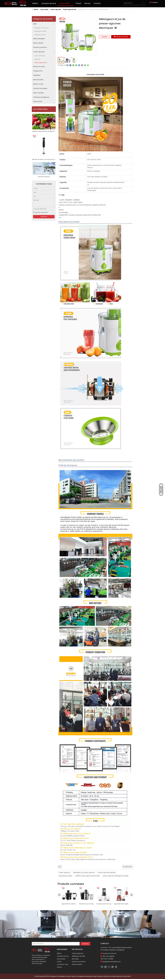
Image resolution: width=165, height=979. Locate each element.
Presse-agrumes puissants (107, 872)
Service (59, 967)
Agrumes (37, 59)
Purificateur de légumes (41, 97)
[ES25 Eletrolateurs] (44, 168)
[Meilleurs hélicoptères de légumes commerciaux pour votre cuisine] (44, 121)
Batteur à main (38, 84)
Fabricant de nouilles (40, 88)
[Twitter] (109, 967)
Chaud (59, 962)
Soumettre (44, 216)
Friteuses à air (38, 71)
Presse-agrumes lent (41, 62)
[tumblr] (116, 967)
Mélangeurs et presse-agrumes (84, 872)
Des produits (61, 959)
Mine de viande (38, 80)
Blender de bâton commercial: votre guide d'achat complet (44, 159)
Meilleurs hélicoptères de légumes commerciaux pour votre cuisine (44, 131)
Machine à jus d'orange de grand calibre (87, 904)
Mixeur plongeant (39, 39)
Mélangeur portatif (40, 35)
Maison (59, 953)
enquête (104, 37)
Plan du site (126, 976)
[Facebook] (102, 967)
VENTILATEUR (37, 102)
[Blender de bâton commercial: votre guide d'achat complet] (44, 146)
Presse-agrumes (39, 52)
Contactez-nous (62, 964)
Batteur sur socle (39, 67)
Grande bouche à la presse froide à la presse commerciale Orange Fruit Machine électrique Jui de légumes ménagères (104, 904)
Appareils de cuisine (65, 876)
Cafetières (36, 75)
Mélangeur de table (40, 31)
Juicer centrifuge (40, 56)
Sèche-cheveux (38, 93)
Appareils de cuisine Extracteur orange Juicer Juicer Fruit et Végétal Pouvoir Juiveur (69, 904)
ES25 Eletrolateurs (44, 177)
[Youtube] (112, 967)
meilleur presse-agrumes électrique (87, 876)
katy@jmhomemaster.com (111, 962)
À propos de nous (63, 956)
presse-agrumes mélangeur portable (115, 876)
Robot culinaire (38, 43)
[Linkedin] (105, 967)
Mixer (35, 24)
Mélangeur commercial (42, 28)
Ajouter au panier (122, 37)
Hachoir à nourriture (40, 47)
